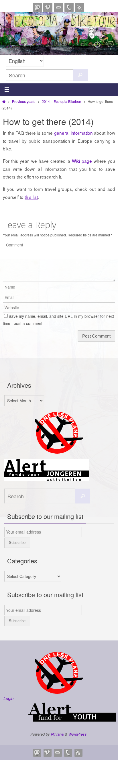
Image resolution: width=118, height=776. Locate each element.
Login (8, 698)
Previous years (23, 101)
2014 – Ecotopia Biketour (61, 101)
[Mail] (58, 7)
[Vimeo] (47, 7)
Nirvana (57, 734)
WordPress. (78, 734)
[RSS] (79, 7)
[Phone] (69, 7)
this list (31, 197)
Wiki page (82, 161)
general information (73, 133)
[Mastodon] (37, 7)
